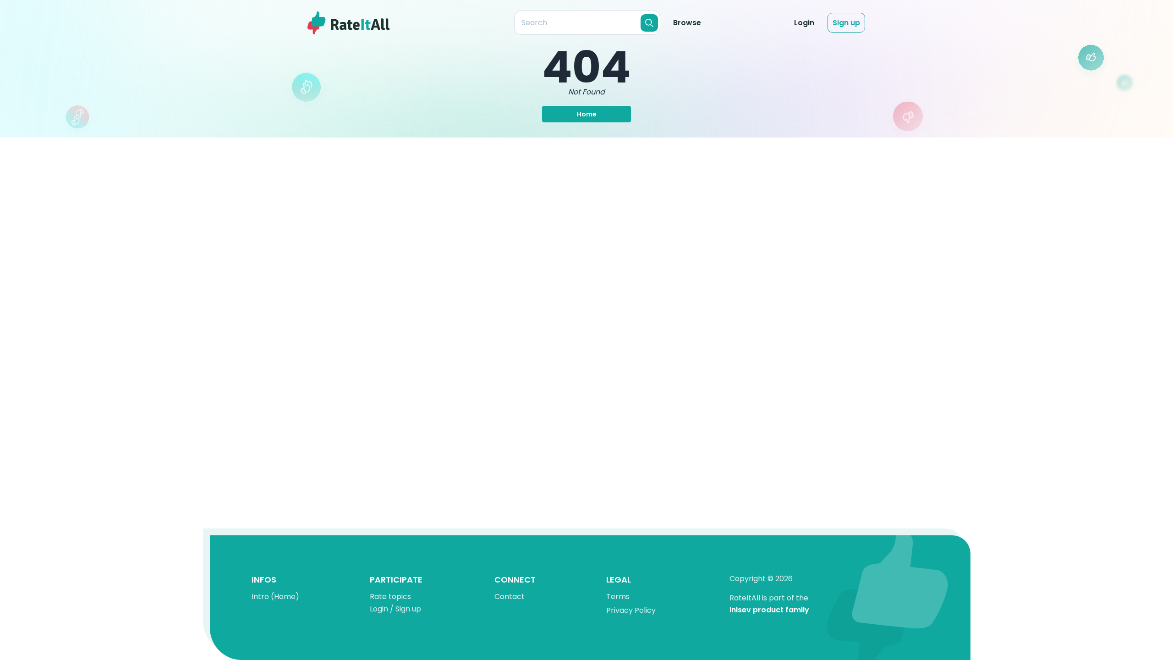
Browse (687, 22)
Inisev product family (769, 610)
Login (804, 22)
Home (587, 114)
